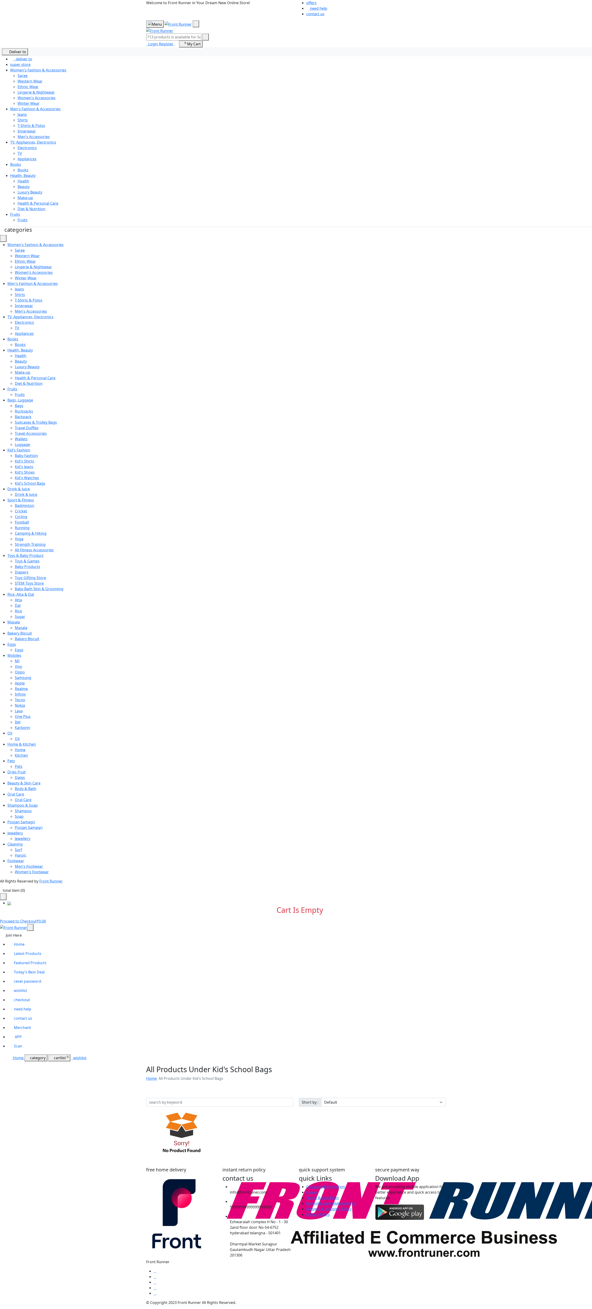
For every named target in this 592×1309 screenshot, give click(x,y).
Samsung (23, 677)
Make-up (25, 197)
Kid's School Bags (30, 483)
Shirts (23, 120)
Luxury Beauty (30, 192)
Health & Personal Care (38, 203)
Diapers (21, 572)
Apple (20, 683)
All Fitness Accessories (34, 550)
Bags (19, 405)
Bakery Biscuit (27, 638)
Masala (21, 627)
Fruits (15, 214)
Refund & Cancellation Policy (331, 1203)
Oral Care (23, 799)
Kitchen (21, 755)
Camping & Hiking (30, 533)
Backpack (23, 416)
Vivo (18, 666)
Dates (20, 777)
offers (311, 2)
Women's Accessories (37, 97)
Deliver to (16, 51)
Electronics (27, 147)
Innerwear (27, 131)
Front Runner (51, 881)
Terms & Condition (322, 1197)
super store (20, 64)
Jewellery (22, 838)
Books (15, 164)
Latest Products (27, 953)
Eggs (19, 649)
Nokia (20, 705)
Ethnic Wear (28, 86)
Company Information (325, 1186)
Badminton (24, 505)
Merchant (22, 1027)
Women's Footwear (32, 871)
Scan (18, 1046)
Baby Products (27, 566)
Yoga (19, 538)
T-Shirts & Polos (31, 125)
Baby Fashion (26, 455)
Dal (18, 605)
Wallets (21, 438)
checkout (22, 999)
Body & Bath (25, 788)
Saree (23, 75)
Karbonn (22, 727)
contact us (315, 13)
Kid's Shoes (25, 472)
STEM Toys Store (29, 583)
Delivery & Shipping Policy (329, 1208)
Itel (17, 722)
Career (312, 1192)
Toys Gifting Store (30, 577)
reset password (27, 981)
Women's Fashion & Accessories (38, 70)
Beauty (24, 186)
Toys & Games (27, 561)
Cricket (21, 511)
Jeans (22, 114)
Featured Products (30, 962)
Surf (18, 849)
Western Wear (30, 81)
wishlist (20, 990)
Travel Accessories (31, 433)
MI (17, 661)
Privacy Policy (318, 1214)
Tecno (20, 699)
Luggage (22, 444)
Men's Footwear (29, 866)
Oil (17, 738)
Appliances (27, 158)
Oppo (20, 672)
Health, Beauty (23, 175)
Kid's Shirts (24, 461)
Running (22, 527)
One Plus (23, 716)
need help (318, 8)
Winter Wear (29, 103)
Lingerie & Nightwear (36, 92)
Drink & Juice (26, 494)
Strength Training (30, 544)
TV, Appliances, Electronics (33, 142)
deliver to (22, 59)
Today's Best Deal (29, 972)
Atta (18, 599)
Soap (19, 816)
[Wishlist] (147, 43)
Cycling (21, 516)
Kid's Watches (27, 477)
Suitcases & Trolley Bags (36, 422)
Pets (18, 766)
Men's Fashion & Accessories (35, 108)
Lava (19, 710)
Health (23, 181)
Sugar (20, 616)
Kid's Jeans (24, 466)
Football (22, 522)
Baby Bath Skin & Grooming (39, 588)
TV (20, 153)
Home (20, 749)
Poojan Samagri (29, 827)
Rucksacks (24, 411)
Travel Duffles (27, 427)
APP (18, 1036)
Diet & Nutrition (31, 208)
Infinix (20, 694)
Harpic (20, 855)
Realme (21, 688)
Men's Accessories (34, 136)
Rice (18, 611)
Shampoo (23, 810)
